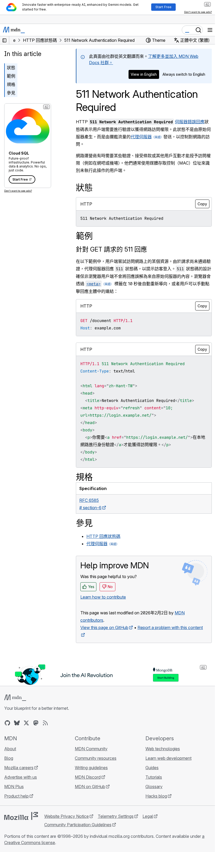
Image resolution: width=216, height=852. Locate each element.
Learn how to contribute (103, 597)
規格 (11, 84)
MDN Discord (88, 777)
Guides (152, 767)
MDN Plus (14, 786)
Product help (16, 796)
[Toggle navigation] (210, 30)
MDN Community (91, 748)
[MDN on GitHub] (7, 723)
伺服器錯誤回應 (189, 121)
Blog (8, 758)
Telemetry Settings (116, 816)
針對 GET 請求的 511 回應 (111, 249)
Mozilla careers (18, 767)
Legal (148, 816)
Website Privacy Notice (66, 816)
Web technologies (162, 748)
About (10, 748)
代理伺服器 (141, 136)
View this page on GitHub (104, 627)
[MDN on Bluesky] (17, 723)
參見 (11, 92)
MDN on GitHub (90, 786)
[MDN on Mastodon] (36, 723)
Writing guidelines (91, 767)
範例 (11, 76)
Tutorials (153, 777)
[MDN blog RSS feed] (45, 723)
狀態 (11, 67)
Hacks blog (156, 796)
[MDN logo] (15, 698)
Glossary (154, 786)
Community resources (95, 758)
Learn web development (168, 758)
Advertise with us (20, 777)
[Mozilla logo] (21, 816)
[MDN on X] (26, 723)
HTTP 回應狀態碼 (103, 536)
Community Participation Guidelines (77, 824)
